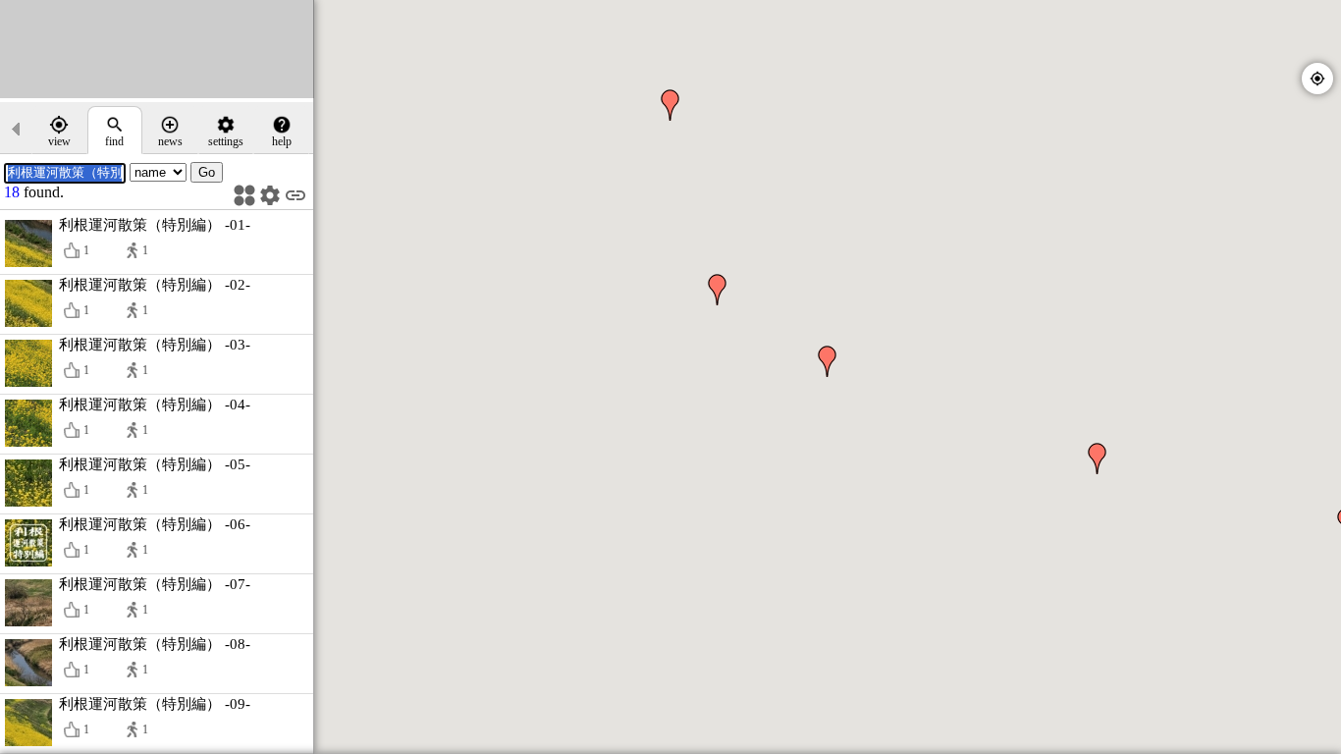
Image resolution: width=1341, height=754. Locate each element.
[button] (827, 361)
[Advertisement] (157, 49)
